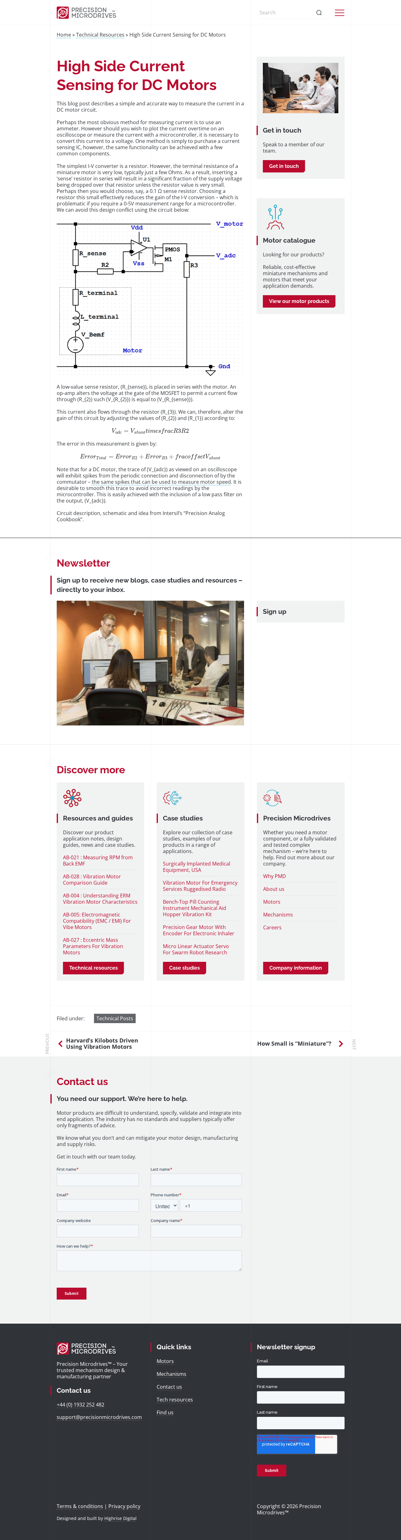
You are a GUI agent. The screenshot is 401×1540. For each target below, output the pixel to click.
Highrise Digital (120, 1518)
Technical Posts (114, 1018)
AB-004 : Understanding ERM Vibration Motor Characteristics (100, 898)
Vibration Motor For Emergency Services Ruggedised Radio (200, 885)
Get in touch (284, 166)
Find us (165, 1412)
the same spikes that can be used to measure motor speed (161, 481)
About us (273, 889)
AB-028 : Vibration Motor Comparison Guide (92, 879)
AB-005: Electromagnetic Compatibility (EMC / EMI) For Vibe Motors (97, 921)
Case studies (184, 968)
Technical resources (93, 968)
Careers (272, 927)
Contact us (169, 1386)
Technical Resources (100, 34)
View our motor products (299, 301)
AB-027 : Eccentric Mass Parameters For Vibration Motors (93, 946)
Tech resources (175, 1399)
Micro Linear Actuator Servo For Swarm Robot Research (196, 949)
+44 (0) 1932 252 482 (80, 1404)
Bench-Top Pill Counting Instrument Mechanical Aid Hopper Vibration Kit (194, 908)
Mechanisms (278, 914)
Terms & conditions (80, 1506)
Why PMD (274, 876)
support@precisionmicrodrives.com (99, 1417)
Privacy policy (124, 1506)
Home (64, 34)
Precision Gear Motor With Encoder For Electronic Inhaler (198, 930)
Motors (271, 901)
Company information (295, 968)
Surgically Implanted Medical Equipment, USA (196, 866)
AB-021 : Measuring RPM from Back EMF (98, 860)
